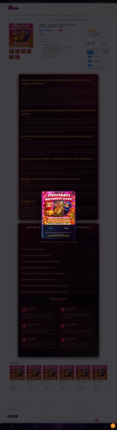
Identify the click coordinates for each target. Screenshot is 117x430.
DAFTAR (66, 228)
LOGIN (51, 228)
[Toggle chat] (113, 425)
